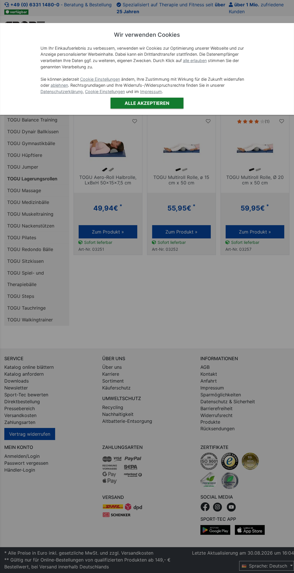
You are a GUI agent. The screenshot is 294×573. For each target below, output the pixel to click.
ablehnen (59, 85)
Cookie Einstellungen (100, 79)
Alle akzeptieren (147, 103)
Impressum (151, 91)
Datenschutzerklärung (61, 91)
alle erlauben (195, 60)
